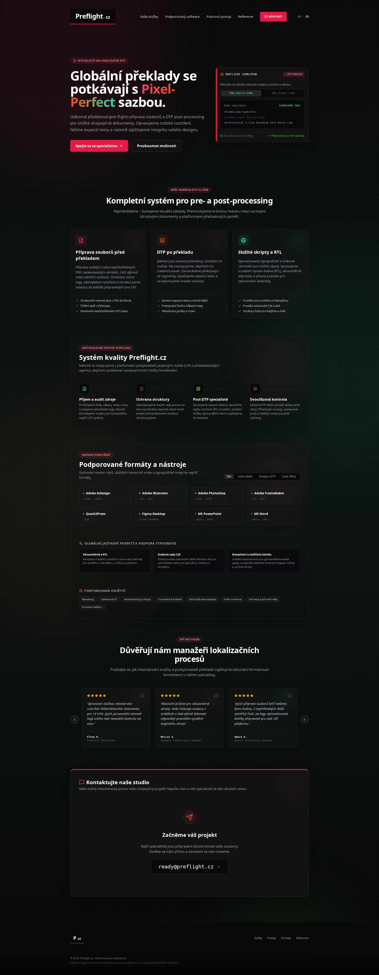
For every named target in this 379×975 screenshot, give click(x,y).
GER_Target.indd (283, 93)
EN (299, 16)
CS (307, 16)
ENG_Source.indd (241, 93)
